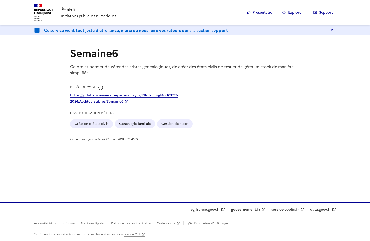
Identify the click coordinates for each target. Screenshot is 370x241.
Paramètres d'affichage (211, 223)
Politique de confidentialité (131, 223)
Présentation (264, 12)
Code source (166, 223)
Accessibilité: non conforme (54, 223)
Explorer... (297, 12)
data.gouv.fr (320, 209)
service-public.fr (285, 209)
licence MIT (132, 234)
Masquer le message (332, 30)
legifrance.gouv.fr (205, 209)
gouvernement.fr (245, 209)
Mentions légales (93, 223)
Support (326, 12)
